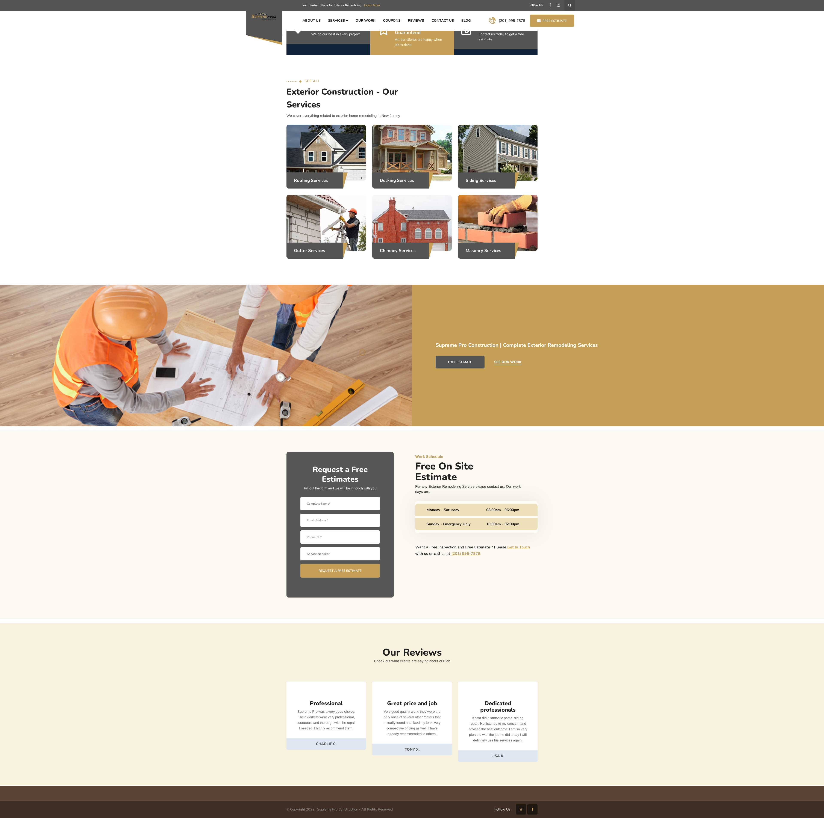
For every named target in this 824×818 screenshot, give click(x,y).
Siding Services (481, 180)
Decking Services (397, 180)
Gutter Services (309, 251)
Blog (466, 20)
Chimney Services (398, 251)
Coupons (391, 20)
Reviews (416, 20)
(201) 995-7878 (465, 553)
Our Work (366, 20)
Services (336, 20)
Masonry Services (483, 251)
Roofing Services (311, 180)
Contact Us (443, 20)
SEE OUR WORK (507, 362)
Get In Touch (518, 547)
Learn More (372, 5)
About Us (312, 20)
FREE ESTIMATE (555, 21)
